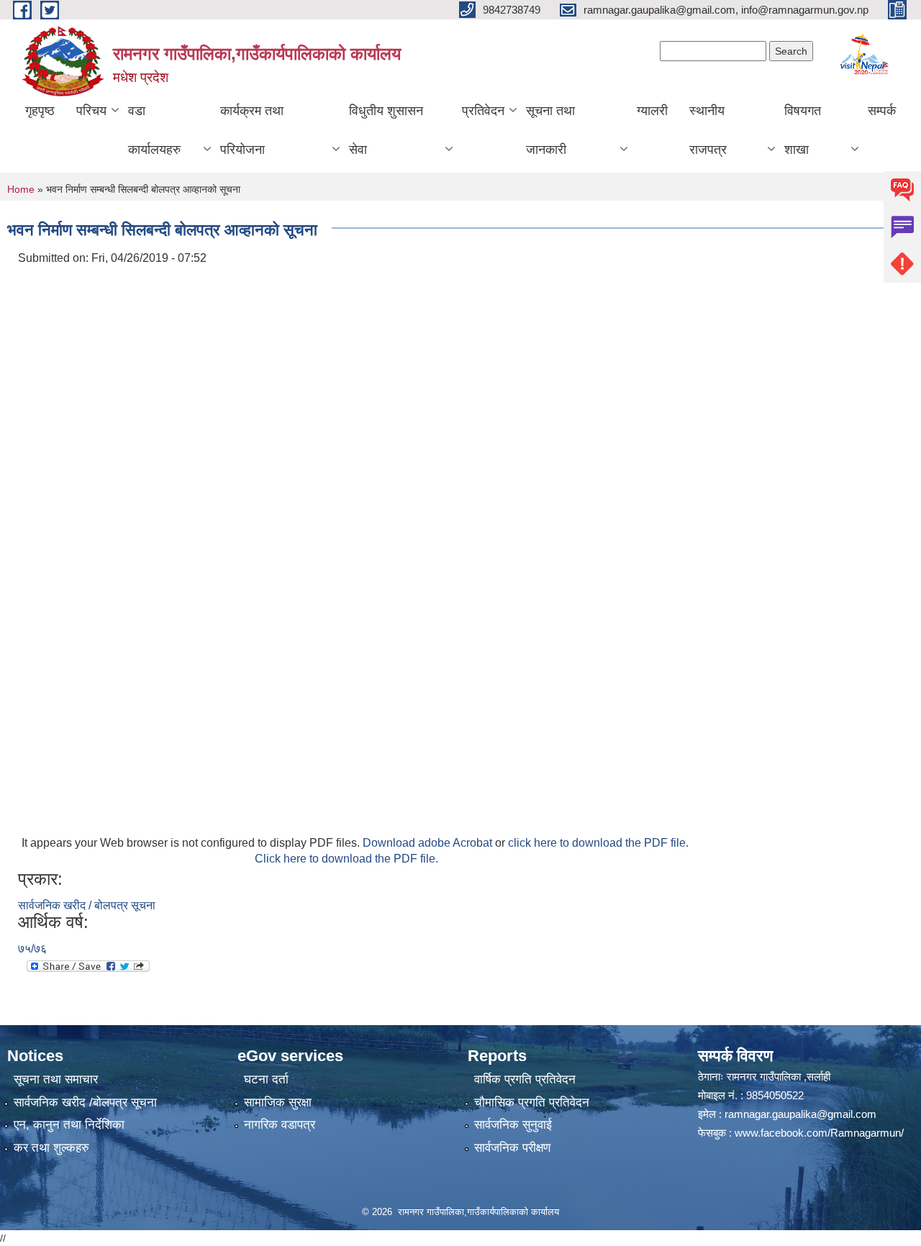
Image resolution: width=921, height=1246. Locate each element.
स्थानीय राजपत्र (708, 130)
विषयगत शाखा (802, 130)
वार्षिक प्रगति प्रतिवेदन (525, 1079)
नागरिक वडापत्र (279, 1125)
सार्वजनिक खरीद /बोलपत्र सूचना (85, 1102)
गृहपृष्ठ (40, 111)
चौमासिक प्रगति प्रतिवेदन (531, 1102)
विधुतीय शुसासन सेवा (386, 130)
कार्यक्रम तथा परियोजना (251, 130)
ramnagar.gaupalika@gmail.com (800, 1114)
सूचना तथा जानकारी (550, 130)
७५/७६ (32, 948)
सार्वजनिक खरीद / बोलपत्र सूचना (86, 905)
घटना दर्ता (266, 1079)
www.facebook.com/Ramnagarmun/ (819, 1133)
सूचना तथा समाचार (56, 1079)
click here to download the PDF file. (598, 843)
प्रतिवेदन (483, 111)
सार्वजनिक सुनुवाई (513, 1125)
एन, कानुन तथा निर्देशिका (69, 1125)
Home (21, 189)
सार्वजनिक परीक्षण (512, 1148)
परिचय (91, 111)
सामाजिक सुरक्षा (278, 1102)
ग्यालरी (652, 111)
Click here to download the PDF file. (346, 858)
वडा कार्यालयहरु (154, 130)
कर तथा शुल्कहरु (51, 1148)
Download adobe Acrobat (429, 843)
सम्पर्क (882, 111)
